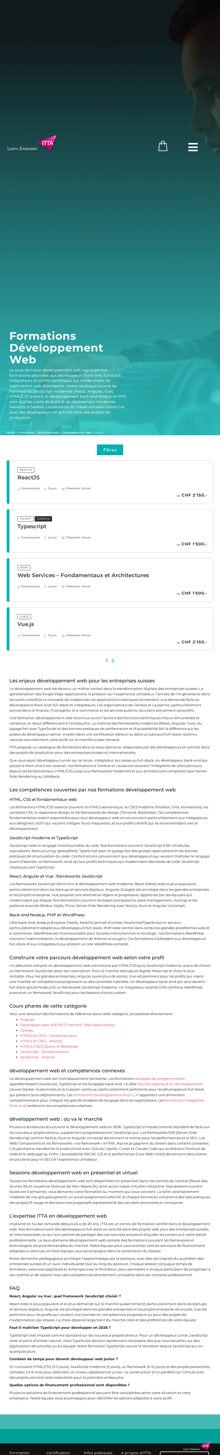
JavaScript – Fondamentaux (44, 1052)
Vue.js (25, 624)
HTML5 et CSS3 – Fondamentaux (48, 1036)
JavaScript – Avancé (37, 1057)
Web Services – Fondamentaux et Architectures (83, 575)
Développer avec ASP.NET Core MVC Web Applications (67, 1025)
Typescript (31, 526)
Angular (27, 1020)
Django (26, 1030)
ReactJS (28, 477)
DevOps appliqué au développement (170, 1084)
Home (11, 432)
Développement (48, 432)
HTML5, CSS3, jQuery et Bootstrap (49, 1046)
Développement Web (77, 432)
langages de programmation (160, 1079)
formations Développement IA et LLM (106, 1095)
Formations (26, 432)
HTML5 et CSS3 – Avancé (41, 1041)
